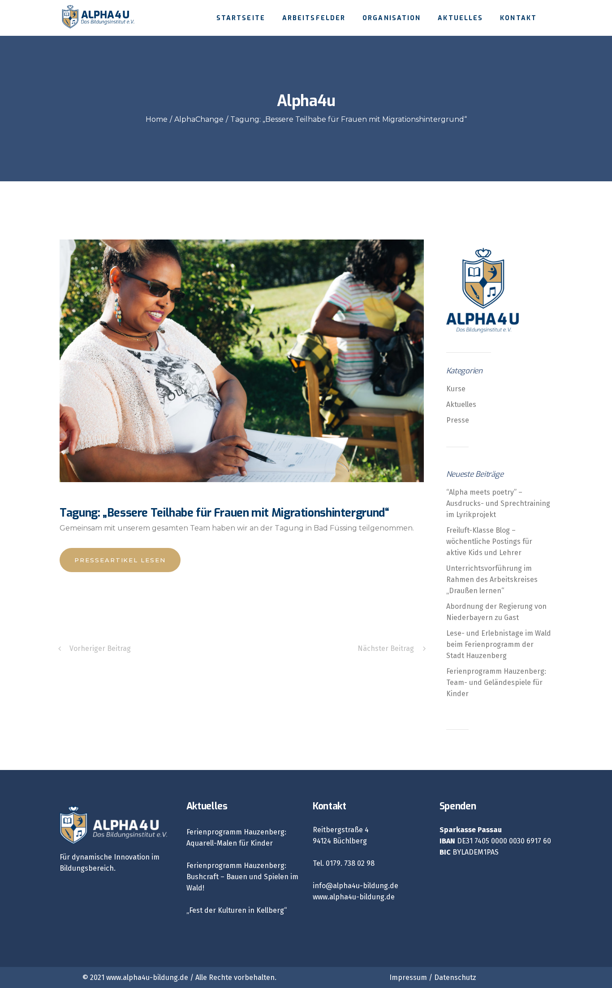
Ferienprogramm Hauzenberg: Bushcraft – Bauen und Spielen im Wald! (242, 876)
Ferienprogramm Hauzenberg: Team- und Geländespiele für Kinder (496, 682)
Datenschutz (455, 977)
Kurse (455, 389)
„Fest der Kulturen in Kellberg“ (236, 910)
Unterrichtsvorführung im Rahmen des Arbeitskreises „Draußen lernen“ (492, 579)
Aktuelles (461, 404)
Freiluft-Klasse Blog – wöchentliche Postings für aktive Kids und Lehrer (489, 541)
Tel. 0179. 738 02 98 (344, 863)
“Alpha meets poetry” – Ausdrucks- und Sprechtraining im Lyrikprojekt (498, 503)
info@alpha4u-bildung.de (355, 885)
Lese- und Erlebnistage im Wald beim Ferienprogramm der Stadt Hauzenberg (498, 644)
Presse (457, 420)
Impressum (408, 977)
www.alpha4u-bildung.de (354, 897)
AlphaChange (199, 119)
